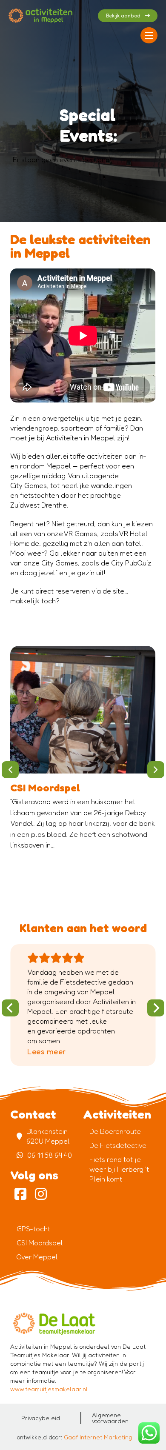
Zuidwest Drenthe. (39, 504)
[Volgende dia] (155, 1007)
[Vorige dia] (10, 1007)
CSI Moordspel (45, 788)
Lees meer (46, 1051)
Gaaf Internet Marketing (98, 1437)
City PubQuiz (131, 562)
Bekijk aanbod (123, 15)
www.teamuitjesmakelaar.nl (49, 1389)
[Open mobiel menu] (149, 35)
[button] (10, 769)
